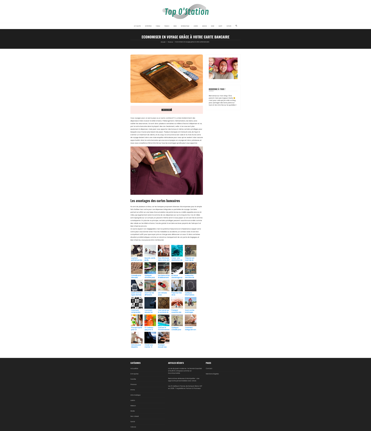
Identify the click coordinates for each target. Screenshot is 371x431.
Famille (158, 26)
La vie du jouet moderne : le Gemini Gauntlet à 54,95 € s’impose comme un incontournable (185, 370)
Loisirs (196, 26)
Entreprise (148, 26)
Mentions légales (212, 374)
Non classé (134, 416)
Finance (166, 26)
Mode (212, 26)
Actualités (137, 26)
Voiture (228, 26)
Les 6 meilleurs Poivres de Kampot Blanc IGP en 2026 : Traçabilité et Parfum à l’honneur (185, 387)
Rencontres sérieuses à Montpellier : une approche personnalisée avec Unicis (183, 379)
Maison (204, 26)
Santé (220, 26)
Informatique (185, 26)
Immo (175, 26)
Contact (209, 368)
